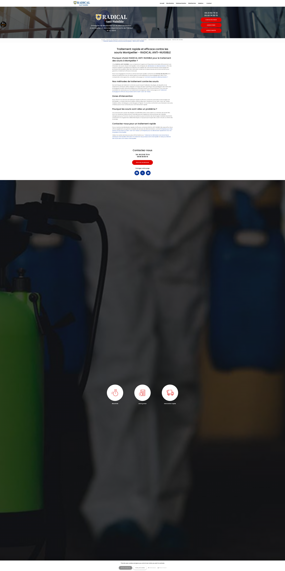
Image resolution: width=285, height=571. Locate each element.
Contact (209, 3)
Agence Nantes (211, 30)
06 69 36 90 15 (211, 15)
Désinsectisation (181, 3)
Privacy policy (163, 567)
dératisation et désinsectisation (157, 66)
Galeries (200, 3)
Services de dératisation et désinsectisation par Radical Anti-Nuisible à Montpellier (126, 39)
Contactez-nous (211, 20)
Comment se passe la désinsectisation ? (156, 77)
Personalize (152, 567)
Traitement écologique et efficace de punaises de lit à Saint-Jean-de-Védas (139, 90)
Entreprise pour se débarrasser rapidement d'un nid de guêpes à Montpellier (141, 131)
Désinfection (192, 3)
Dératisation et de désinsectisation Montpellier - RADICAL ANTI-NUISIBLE (165, 39)
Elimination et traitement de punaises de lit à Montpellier (143, 137)
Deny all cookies (140, 567)
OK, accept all (126, 567)
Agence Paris (211, 25)
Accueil (162, 3)
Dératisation (170, 3)
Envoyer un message (142, 162)
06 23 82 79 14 (211, 13)
